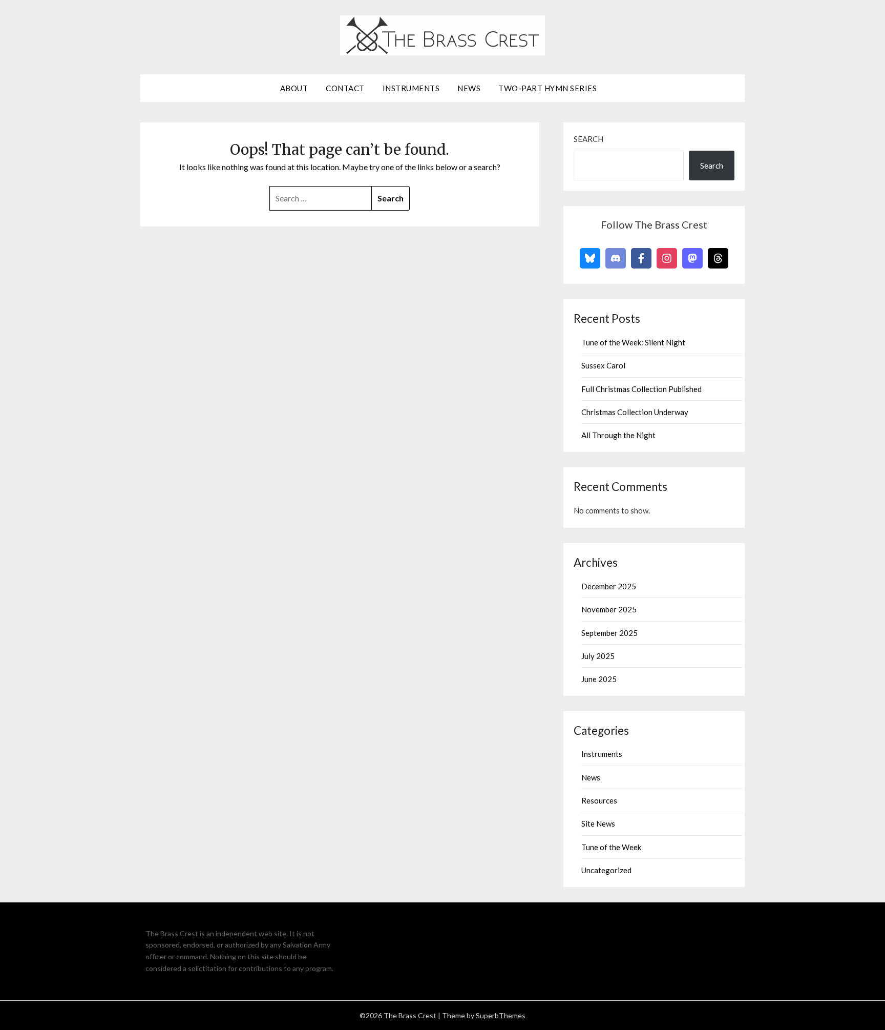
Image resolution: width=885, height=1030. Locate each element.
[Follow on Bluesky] (590, 258)
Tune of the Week (611, 847)
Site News (598, 823)
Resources (599, 800)
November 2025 (609, 609)
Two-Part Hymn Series (547, 88)
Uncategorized (606, 870)
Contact (345, 88)
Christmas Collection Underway (634, 412)
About (294, 88)
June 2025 (599, 679)
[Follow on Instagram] (667, 258)
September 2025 (609, 632)
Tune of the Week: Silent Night (633, 342)
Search (588, 138)
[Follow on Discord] (615, 258)
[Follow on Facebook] (641, 258)
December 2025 (608, 586)
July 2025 (598, 656)
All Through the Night (618, 435)
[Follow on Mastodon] (692, 258)
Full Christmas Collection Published (641, 389)
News (468, 88)
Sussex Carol (603, 365)
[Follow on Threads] (718, 258)
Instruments (411, 88)
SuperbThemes (500, 1015)
